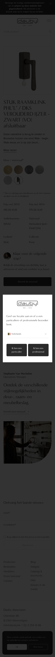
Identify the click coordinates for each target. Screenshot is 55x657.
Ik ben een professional (38, 350)
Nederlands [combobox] (16, 334)
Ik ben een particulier (17, 350)
